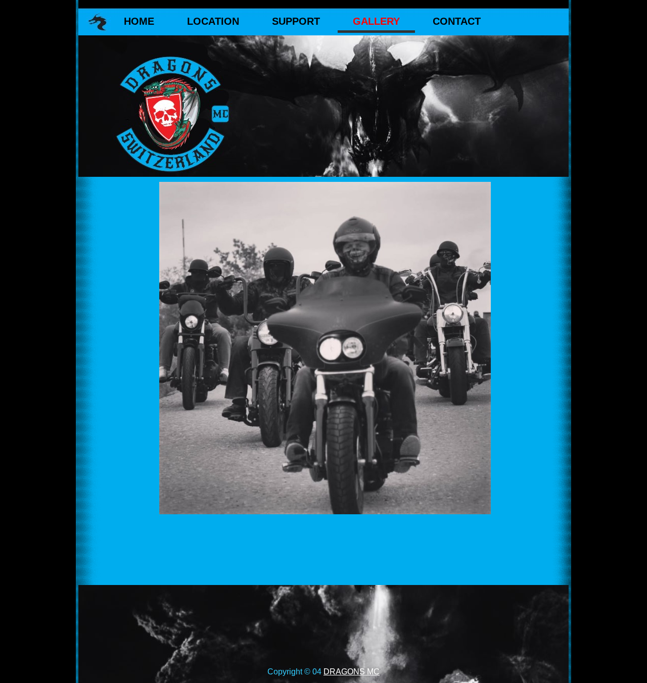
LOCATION (213, 21)
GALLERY (376, 21)
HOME (139, 21)
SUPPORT (296, 21)
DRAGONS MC (352, 671)
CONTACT (457, 21)
